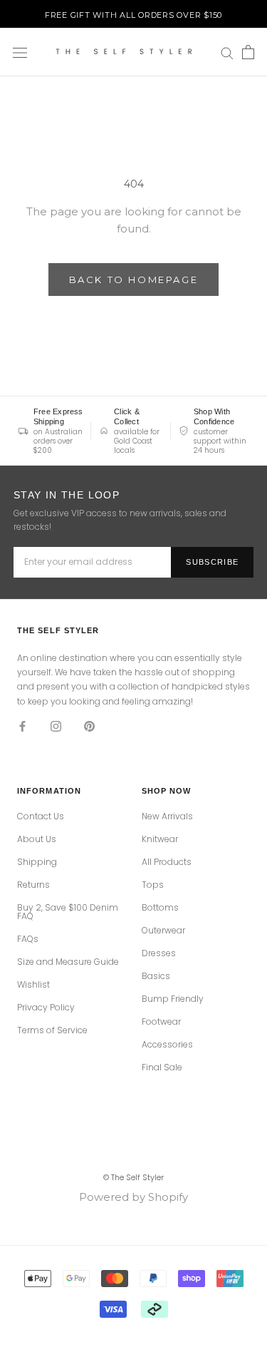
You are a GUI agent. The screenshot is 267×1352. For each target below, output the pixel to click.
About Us (36, 839)
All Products (167, 862)
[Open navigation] (20, 52)
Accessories (167, 1044)
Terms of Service (52, 1030)
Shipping (37, 862)
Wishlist (33, 984)
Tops (153, 885)
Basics (156, 976)
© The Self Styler (133, 1177)
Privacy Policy (46, 1007)
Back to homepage (134, 279)
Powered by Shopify (133, 1197)
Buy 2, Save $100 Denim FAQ (67, 912)
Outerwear (163, 930)
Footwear (161, 1022)
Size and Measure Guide (68, 962)
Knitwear (160, 839)
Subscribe (212, 562)
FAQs (27, 939)
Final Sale (162, 1067)
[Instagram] (56, 725)
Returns (33, 885)
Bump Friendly (173, 999)
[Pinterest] (89, 725)
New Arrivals (167, 816)
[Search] (227, 52)
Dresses (159, 953)
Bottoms (160, 907)
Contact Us (40, 816)
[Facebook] (22, 725)
